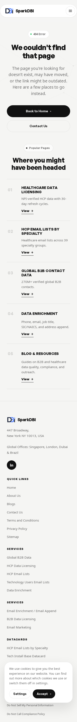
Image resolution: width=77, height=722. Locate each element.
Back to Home (37, 111)
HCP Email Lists (18, 574)
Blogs (11, 504)
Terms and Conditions (23, 520)
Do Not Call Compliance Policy (26, 714)
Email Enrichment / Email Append (31, 611)
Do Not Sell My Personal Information (30, 705)
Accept (42, 694)
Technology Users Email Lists (28, 582)
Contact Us (39, 126)
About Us (14, 495)
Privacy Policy (17, 528)
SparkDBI (25, 10)
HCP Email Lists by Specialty (27, 648)
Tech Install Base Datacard (26, 656)
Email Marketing (19, 627)
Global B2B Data (19, 557)
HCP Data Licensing (21, 565)
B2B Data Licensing (21, 619)
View (25, 211)
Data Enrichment (19, 590)
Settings (20, 694)
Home (11, 487)
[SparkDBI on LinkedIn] (11, 465)
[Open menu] (70, 11)
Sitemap (13, 537)
